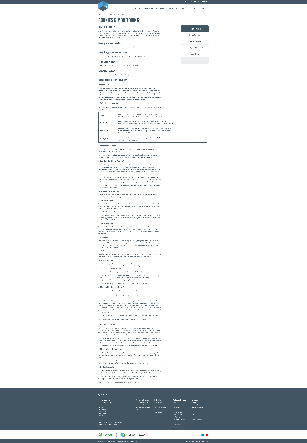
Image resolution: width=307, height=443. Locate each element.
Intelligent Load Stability (142, 405)
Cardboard (175, 402)
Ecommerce (157, 409)
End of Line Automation (141, 409)
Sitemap (126, 441)
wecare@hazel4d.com (105, 402)
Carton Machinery (177, 414)
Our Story (194, 412)
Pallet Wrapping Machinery (179, 419)
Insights (193, 8)
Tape (174, 405)
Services (194, 402)
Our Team (194, 409)
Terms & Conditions (194, 35)
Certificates (120, 441)
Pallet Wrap (176, 407)
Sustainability (195, 405)
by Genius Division (134, 441)
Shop (186, 2)
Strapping (175, 421)
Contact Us (205, 2)
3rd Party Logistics (159, 402)
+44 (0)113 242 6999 (104, 400)
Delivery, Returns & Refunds (195, 48)
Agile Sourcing (176, 424)
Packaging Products (178, 8)
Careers (193, 414)
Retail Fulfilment (158, 412)
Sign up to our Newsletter (198, 419)
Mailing (175, 409)
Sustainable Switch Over (142, 402)
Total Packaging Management (143, 407)
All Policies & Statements (109, 14)
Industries (161, 8)
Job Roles (100, 441)
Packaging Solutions (144, 8)
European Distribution (197, 407)
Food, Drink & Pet (158, 405)
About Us (205, 8)
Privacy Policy (195, 54)
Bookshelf (194, 417)
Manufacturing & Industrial (161, 407)
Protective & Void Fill (178, 412)
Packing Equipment (178, 417)
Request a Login (194, 2)
